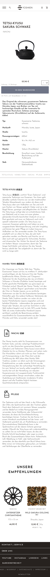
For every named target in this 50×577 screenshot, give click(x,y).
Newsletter (24, 574)
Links (45, 558)
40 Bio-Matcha (24, 2)
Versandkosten (16, 96)
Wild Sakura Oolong (37, 514)
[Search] (10, 7)
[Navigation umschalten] (4, 8)
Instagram (20, 558)
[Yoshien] (25, 7)
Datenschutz (25, 569)
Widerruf (11, 569)
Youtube (7, 558)
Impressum (40, 569)
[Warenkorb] (46, 7)
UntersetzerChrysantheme (13, 514)
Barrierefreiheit (12, 563)
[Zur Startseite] (4, 17)
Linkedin (34, 558)
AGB (2, 569)
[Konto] (42, 7)
